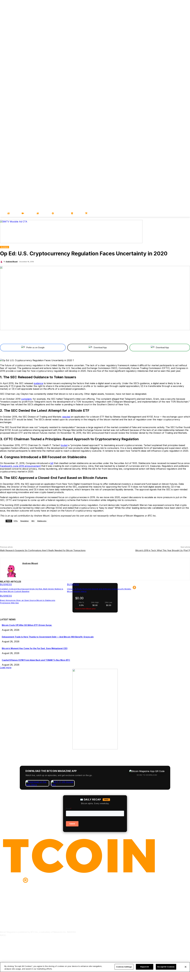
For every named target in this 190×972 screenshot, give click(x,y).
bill (51, 463)
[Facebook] (169, 82)
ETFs (16, 521)
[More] (124, 337)
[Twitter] (173, 82)
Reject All (144, 967)
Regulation (24, 521)
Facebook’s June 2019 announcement (20, 466)
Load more (5, 667)
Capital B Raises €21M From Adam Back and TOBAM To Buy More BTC (36, 660)
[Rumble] (180, 82)
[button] (186, 213)
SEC (32, 521)
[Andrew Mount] (2, 261)
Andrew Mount (12, 261)
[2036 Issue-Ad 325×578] (95, 748)
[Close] (185, 967)
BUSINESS (4, 247)
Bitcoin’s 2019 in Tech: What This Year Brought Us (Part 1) (162, 550)
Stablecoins (41, 521)
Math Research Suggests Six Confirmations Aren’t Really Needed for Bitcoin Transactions (43, 550)
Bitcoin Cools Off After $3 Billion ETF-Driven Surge (27, 625)
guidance (38, 383)
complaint (26, 398)
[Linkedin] (184, 82)
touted (64, 445)
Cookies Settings (124, 967)
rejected (66, 416)
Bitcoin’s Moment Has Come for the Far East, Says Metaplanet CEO (34, 648)
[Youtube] (176, 82)
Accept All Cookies (166, 967)
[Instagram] (188, 82)
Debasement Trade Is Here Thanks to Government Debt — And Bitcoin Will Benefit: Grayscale (48, 637)
